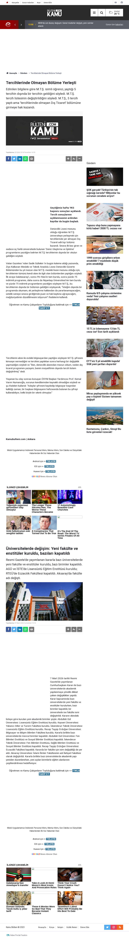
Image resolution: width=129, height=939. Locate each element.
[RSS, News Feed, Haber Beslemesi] (120, 927)
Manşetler (15, 3)
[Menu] (94, 12)
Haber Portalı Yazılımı (18, 935)
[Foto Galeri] (121, 2)
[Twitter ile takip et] (107, 927)
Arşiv (39, 3)
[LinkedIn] (19, 158)
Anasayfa (42, 927)
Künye (51, 927)
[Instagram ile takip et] (113, 927)
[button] (68, 158)
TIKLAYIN (51, 461)
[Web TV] (115, 2)
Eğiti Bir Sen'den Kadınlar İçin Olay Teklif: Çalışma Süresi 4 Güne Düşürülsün (66, 24)
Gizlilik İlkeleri (71, 927)
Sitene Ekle (48, 3)
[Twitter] (14, 158)
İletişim (60, 927)
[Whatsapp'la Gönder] (25, 158)
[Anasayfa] (7, 3)
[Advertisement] (64, 50)
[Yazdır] (31, 158)
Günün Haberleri (28, 3)
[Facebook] (8, 158)
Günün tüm (114, 24)
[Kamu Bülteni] (54, 12)
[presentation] (15, 24)
